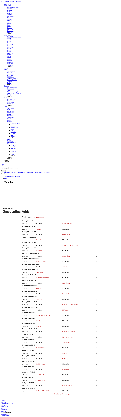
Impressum (13, 148)
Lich (8, 22)
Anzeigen (3, 411)
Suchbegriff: (5, 168)
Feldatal (9, 41)
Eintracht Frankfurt (12, 80)
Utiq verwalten (4, 406)
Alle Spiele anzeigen (39, 217)
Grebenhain (10, 47)
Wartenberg (10, 65)
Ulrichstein (10, 63)
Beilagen (9, 95)
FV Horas (38, 288)
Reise (12, 135)
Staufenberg (10, 31)
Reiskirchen (10, 29)
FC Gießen (10, 75)
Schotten (9, 60)
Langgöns (9, 19)
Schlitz (9, 59)
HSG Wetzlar (10, 77)
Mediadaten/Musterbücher (14, 93)
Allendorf (9, 8)
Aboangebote (10, 102)
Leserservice (10, 100)
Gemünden (10, 44)
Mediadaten (4, 409)
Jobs (2, 172)
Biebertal (9, 10)
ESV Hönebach (66, 294)
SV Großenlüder (67, 224)
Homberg (9, 50)
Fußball (9, 83)
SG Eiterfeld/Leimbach (42, 277)
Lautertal (9, 54)
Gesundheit (13, 132)
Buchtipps (13, 126)
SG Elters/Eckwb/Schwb (70, 304)
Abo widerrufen (5, 415)
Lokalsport (10, 72)
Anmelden (9, 172)
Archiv (22, 172)
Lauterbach (10, 53)
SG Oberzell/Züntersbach (70, 245)
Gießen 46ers (10, 74)
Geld (12, 130)
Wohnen (13, 136)
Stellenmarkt (10, 89)
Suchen (3, 170)
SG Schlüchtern (40, 240)
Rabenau (9, 28)
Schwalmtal (10, 62)
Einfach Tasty (14, 127)
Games (12, 129)
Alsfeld (9, 38)
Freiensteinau (10, 42)
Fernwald (9, 13)
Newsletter (13, 154)
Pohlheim (9, 26)
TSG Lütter (65, 267)
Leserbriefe (10, 103)
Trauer (9, 90)
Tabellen (9, 81)
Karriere (13, 133)
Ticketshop (47, 172)
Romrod (9, 57)
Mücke (9, 56)
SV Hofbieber (66, 256)
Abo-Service (31, 172)
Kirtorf (9, 51)
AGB (12, 152)
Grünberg (9, 14)
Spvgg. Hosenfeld (40, 261)
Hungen (9, 17)
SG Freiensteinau (67, 283)
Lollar (8, 25)
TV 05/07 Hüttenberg (13, 78)
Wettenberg (10, 32)
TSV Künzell (39, 272)
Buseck (9, 11)
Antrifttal (9, 40)
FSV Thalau (38, 299)
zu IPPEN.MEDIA (39, 172)
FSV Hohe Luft (66, 234)
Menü (2, 164)
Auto (12, 124)
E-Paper (26, 172)
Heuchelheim (10, 16)
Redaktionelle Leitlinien (7, 403)
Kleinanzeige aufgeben (13, 92)
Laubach (9, 20)
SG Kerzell (38, 251)
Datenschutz (14, 149)
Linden (9, 23)
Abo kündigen (4, 414)
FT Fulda (38, 229)
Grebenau (9, 45)
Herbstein (9, 48)
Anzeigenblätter (16, 172)
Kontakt (13, 147)
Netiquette (13, 151)
